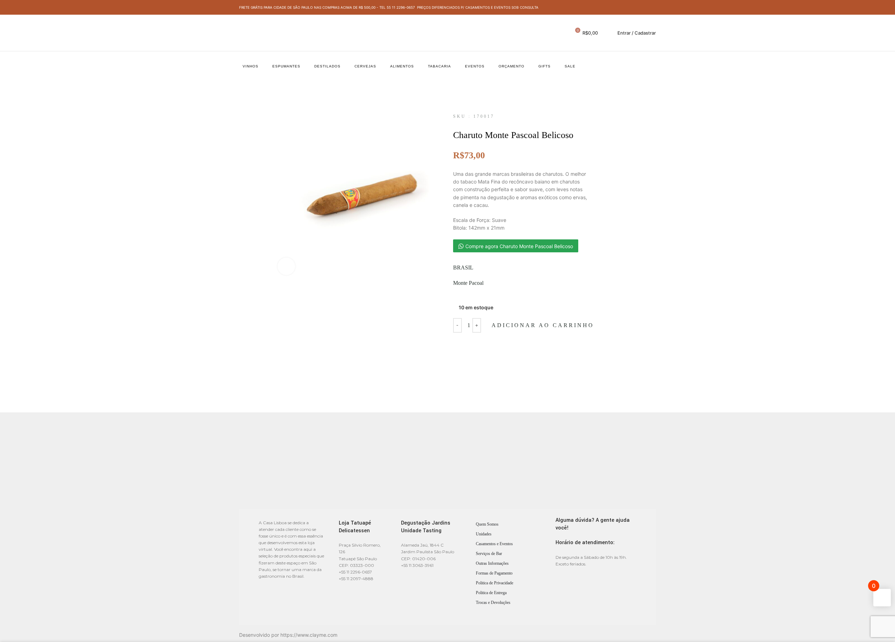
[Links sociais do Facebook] (644, 7)
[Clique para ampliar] (286, 266)
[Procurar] (562, 33)
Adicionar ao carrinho (543, 325)
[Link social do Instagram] (652, 7)
